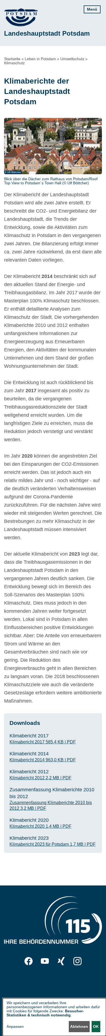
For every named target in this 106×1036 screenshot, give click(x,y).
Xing (61, 961)
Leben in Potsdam (40, 59)
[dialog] (54, 1017)
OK (96, 1026)
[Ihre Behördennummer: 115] (53, 921)
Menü (92, 9)
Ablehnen (79, 1026)
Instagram (77, 961)
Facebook (28, 961)
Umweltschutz (72, 59)
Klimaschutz (14, 63)
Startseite (12, 59)
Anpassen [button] (15, 1027)
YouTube (45, 961)
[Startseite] (21, 17)
